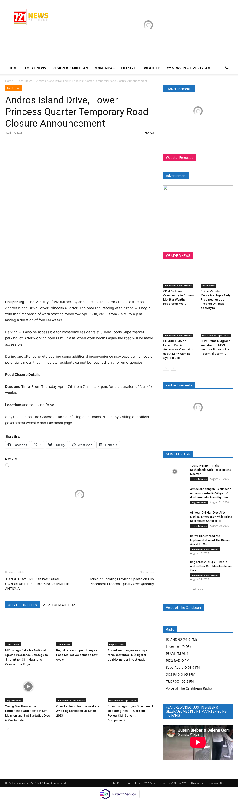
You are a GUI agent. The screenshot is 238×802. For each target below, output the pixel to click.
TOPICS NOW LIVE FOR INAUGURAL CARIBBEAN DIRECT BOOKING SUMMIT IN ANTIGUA (37, 584)
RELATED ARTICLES (22, 605)
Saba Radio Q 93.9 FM (183, 667)
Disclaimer (198, 783)
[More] (53, 143)
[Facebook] (9, 143)
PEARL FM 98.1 (177, 653)
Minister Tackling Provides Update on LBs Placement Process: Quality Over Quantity (122, 581)
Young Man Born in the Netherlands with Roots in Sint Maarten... (210, 470)
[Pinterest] (31, 143)
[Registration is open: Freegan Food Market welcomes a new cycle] (79, 630)
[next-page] (15, 729)
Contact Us (216, 783)
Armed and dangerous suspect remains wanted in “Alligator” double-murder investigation (129, 654)
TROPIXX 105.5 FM (180, 681)
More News (105, 68)
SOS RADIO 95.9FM (180, 674)
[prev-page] (8, 729)
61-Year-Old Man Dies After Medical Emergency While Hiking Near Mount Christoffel (211, 517)
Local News (35, 68)
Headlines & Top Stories (71, 700)
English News (116, 644)
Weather (152, 68)
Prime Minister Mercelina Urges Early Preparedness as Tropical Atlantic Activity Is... (215, 299)
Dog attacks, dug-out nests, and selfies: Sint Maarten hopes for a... (211, 566)
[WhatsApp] (41, 143)
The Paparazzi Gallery (126, 783)
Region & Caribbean (70, 68)
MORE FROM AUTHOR (59, 605)
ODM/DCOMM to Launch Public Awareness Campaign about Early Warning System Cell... (178, 349)
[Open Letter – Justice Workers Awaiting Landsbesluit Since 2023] (79, 686)
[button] (227, 68)
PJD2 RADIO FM (177, 660)
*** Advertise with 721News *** (165, 783)
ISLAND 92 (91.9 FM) (181, 639)
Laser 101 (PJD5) (178, 646)
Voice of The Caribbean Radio (189, 688)
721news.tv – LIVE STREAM (188, 68)
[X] (20, 143)
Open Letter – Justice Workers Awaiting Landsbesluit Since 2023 (77, 710)
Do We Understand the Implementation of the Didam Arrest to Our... (210, 540)
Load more (196, 589)
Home (13, 68)
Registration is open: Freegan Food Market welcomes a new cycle (77, 654)
